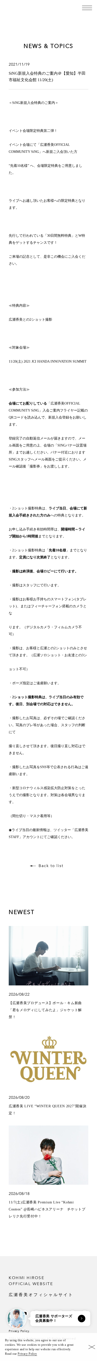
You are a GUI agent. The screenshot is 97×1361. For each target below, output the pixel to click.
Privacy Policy (27, 1354)
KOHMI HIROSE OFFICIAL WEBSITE (41, 1286)
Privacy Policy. (19, 1331)
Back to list (51, 866)
